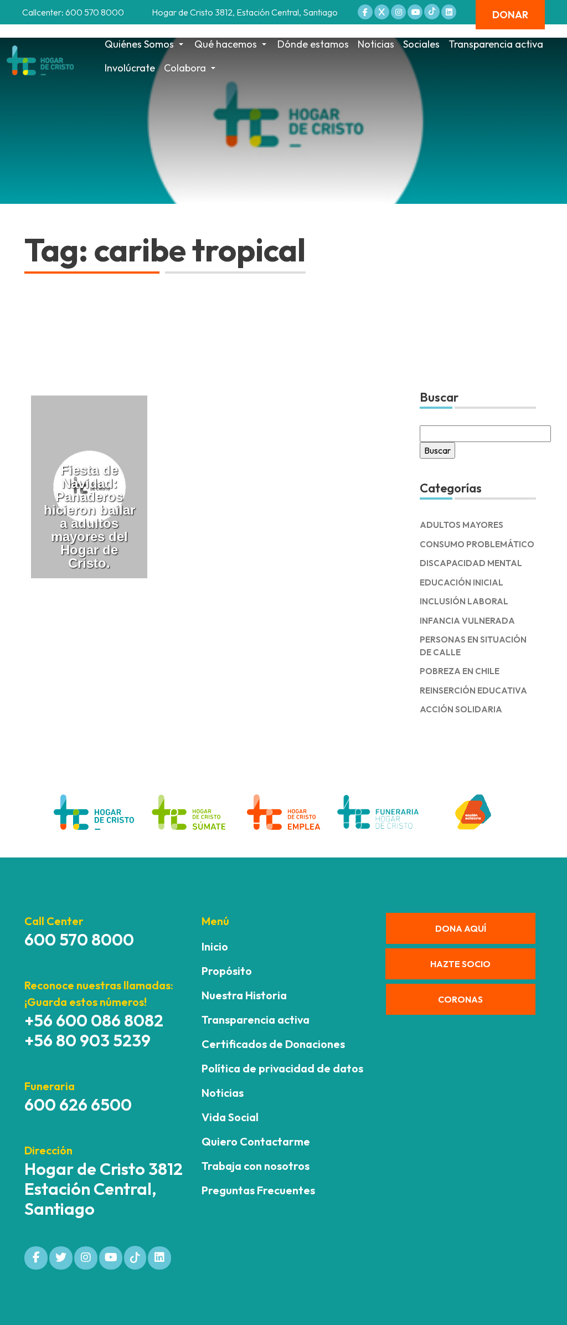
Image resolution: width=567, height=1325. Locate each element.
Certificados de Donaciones (273, 1044)
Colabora (185, 67)
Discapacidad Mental (471, 563)
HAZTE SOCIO (460, 963)
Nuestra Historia (244, 995)
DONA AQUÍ (460, 928)
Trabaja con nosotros (256, 1166)
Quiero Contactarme (256, 1141)
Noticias (376, 44)
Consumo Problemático (477, 544)
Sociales (421, 44)
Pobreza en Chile (459, 671)
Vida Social (230, 1117)
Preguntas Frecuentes (258, 1190)
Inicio (215, 946)
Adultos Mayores (461, 525)
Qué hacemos (225, 44)
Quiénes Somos (139, 44)
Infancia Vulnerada (467, 620)
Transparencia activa (496, 44)
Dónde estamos (313, 44)
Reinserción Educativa (473, 690)
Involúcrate (130, 67)
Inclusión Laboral (464, 601)
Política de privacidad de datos (282, 1068)
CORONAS (460, 999)
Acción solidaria (461, 709)
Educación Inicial (461, 582)
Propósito (227, 971)
